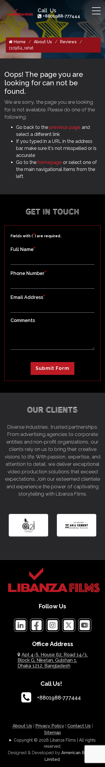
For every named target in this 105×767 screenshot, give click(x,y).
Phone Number (28, 273)
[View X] (68, 625)
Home (19, 41)
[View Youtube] (84, 625)
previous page (64, 127)
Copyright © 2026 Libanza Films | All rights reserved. (55, 743)
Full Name (23, 249)
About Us (43, 41)
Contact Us (79, 725)
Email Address (27, 297)
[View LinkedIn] (20, 625)
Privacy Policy (49, 725)
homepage (50, 162)
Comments (22, 320)
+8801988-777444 (61, 16)
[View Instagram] (52, 625)
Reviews (68, 41)
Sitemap (52, 732)
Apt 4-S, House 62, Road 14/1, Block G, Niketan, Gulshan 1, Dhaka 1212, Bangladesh (53, 660)
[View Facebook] (36, 625)
